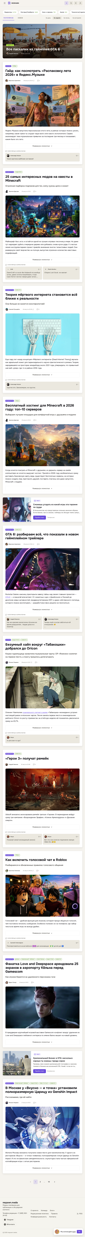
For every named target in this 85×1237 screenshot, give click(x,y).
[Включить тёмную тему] (76, 3)
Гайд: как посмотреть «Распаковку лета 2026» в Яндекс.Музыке (38, 73)
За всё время (77, 18)
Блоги (52, 1213)
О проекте (34, 1213)
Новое (20, 18)
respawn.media (10, 1204)
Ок (79, 1232)
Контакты (52, 1219)
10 (49, 1182)
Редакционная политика (40, 1216)
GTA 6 (7, 597)
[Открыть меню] (5, 3)
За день (48, 18)
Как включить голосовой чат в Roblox (36, 860)
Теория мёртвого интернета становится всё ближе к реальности (41, 297)
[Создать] (66, 3)
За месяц (66, 18)
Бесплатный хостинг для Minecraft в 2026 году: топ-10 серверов (39, 407)
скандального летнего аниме (35, 712)
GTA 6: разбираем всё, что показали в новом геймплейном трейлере (42, 536)
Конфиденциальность (39, 1219)
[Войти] (80, 3)
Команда (44, 1213)
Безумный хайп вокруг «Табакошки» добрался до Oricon (35, 646)
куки (74, 1232)
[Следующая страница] (54, 1182)
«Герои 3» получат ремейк (27, 758)
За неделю (57, 18)
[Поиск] (71, 3)
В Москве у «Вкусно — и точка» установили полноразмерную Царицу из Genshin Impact (41, 1090)
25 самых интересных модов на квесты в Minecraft (39, 179)
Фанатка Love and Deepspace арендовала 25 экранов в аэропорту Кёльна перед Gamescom (41, 968)
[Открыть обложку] (42, 106)
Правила (54, 1216)
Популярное (8, 18)
